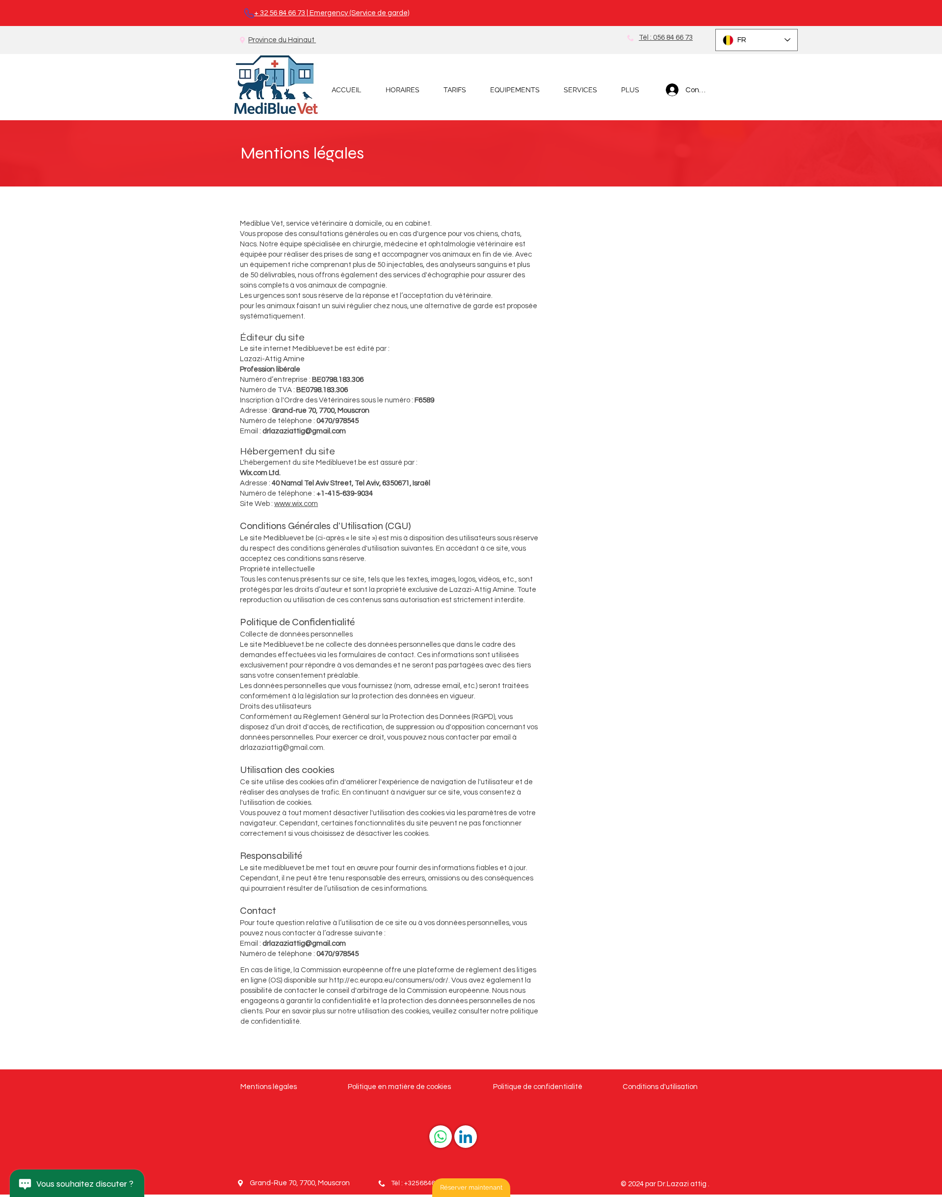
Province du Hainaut (282, 40)
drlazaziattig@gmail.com (304, 431)
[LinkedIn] (465, 1136)
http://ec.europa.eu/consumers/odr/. (389, 980)
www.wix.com (296, 503)
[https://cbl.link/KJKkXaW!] (440, 1136)
